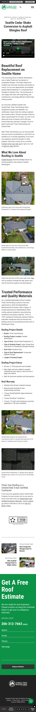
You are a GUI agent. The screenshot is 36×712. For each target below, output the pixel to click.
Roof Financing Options (16, 1)
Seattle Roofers (7, 160)
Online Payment (30, 1)
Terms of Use (24, 700)
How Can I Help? (32, 709)
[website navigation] (32, 7)
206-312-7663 (8, 146)
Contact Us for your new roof (12, 144)
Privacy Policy (16, 700)
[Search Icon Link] (21, 7)
